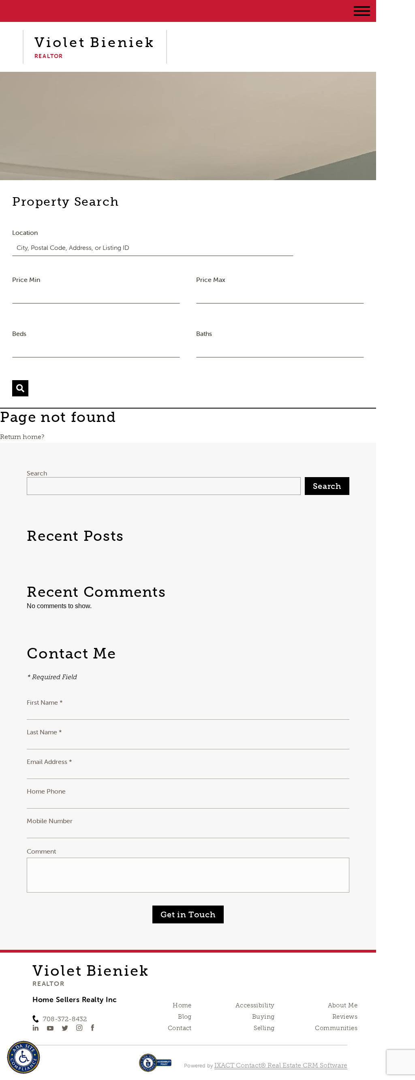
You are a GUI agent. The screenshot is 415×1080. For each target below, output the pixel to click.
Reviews (344, 1016)
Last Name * (44, 732)
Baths (204, 333)
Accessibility (254, 1005)
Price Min (26, 279)
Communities (336, 1028)
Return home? (22, 437)
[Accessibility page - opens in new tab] (155, 1067)
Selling (264, 1028)
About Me (342, 1005)
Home (182, 1005)
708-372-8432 (65, 1019)
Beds (19, 333)
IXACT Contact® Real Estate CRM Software (280, 1065)
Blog (185, 1016)
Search (37, 473)
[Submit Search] (20, 388)
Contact (180, 1028)
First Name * (45, 702)
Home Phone (46, 791)
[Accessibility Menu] (23, 1057)
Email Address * (49, 761)
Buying (263, 1016)
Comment (41, 851)
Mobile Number (50, 821)
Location (25, 232)
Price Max (210, 279)
